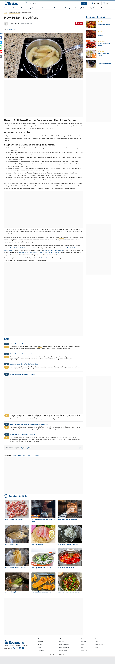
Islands (40, 346)
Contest (96, 641)
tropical (61, 237)
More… (103, 8)
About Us (83, 638)
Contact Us (97, 638)
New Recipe (61, 641)
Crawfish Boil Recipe (104, 24)
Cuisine (39, 647)
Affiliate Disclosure (99, 644)
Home (5, 12)
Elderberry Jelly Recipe (104, 63)
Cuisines (57, 8)
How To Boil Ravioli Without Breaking (25, 455)
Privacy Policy (84, 650)
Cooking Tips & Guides (14, 12)
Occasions (45, 8)
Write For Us (83, 641)
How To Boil (12, 29)
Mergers (82, 644)
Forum (96, 3)
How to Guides (18, 8)
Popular (92, 8)
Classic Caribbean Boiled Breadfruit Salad (22, 248)
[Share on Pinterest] (79, 23)
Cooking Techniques (46, 258)
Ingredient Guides (63, 650)
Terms (96, 647)
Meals (39, 638)
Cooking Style (41, 650)
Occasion (40, 644)
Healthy (60, 638)
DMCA (82, 647)
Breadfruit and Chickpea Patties (28, 252)
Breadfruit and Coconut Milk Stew (53, 250)
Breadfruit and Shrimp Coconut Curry (49, 252)
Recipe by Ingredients (64, 644)
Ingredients (32, 8)
